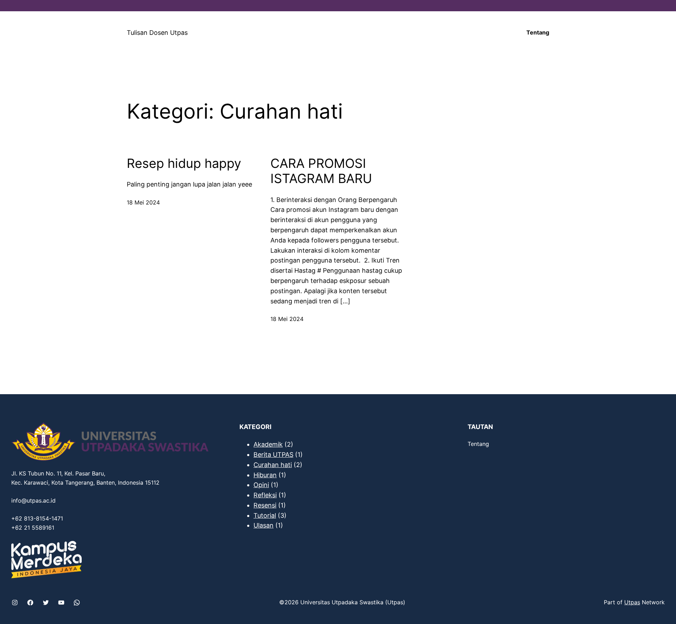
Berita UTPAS (273, 454)
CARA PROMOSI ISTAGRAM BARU (321, 171)
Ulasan (264, 525)
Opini (261, 485)
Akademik (268, 444)
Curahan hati (273, 464)
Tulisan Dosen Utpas (157, 32)
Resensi (265, 505)
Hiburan (265, 475)
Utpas (632, 602)
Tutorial (265, 515)
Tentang (537, 32)
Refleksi (265, 495)
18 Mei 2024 (143, 202)
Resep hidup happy (184, 163)
